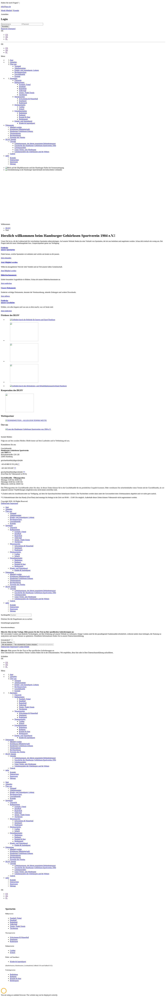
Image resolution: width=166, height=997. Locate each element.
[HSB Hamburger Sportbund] (24, 361)
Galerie (12, 601)
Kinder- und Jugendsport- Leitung (22, 517)
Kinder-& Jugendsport (22, 570)
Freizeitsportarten (16, 558)
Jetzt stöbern (5, 296)
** (15, 468)
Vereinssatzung (15, 580)
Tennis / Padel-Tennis (22, 540)
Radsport (17, 562)
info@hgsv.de (6, 7)
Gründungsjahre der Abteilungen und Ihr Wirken (31, 599)
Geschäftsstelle (15, 521)
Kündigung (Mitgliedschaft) (20, 576)
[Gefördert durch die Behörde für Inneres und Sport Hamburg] (32, 320)
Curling (17, 554)
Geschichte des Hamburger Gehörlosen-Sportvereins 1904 (35, 593)
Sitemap (13, 611)
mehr (7, 603)
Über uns (8, 511)
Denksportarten (15, 552)
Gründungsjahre (20, 595)
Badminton (18, 560)
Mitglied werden (16, 574)
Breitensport (18, 566)
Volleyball (18, 538)
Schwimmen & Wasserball (23, 546)
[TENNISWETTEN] (26, 420)
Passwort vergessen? (8, 29)
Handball (17, 534)
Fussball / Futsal (20, 532)
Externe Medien (7, 642)
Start (7, 507)
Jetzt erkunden (6, 258)
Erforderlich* (6, 640)
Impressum (14, 503)
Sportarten (9, 525)
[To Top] (4, 993)
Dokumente (9, 572)
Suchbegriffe (5, 615)
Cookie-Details (23, 647)
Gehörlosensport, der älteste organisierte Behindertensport (35, 591)
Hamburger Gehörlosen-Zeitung (21, 578)
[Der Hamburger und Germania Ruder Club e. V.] (19, 412)
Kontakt (16, 10)
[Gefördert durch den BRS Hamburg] (38, 386)
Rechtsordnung (15, 582)
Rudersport (18, 550)
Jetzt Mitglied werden (8, 271)
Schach (17, 556)
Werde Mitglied (6, 10)
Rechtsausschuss (16, 519)
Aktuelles (8, 509)
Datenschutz (5, 503)
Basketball (18, 536)
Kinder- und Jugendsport (19, 568)
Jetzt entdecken (6, 283)
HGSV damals (10, 587)
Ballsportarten (15, 530)
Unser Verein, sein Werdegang (25, 597)
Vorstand (13, 513)
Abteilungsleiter (15, 515)
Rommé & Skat (20, 564)
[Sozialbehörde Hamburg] (24, 382)
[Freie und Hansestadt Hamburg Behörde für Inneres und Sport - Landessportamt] (24, 340)
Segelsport (18, 548)
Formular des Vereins (17, 584)
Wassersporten (15, 544)
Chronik (13, 589)
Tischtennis (18, 542)
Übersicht (13, 528)
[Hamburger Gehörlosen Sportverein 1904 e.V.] (28, 429)
